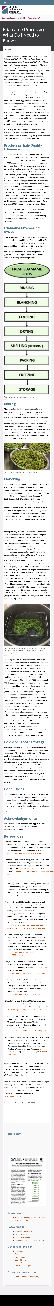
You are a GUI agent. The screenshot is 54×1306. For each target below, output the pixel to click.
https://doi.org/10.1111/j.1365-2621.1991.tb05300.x (27, 1010)
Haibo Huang (20, 1257)
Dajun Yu (18, 1254)
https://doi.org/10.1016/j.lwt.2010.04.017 (26, 994)
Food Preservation (22, 1237)
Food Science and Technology (27, 1277)
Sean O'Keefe (20, 1260)
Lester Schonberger (23, 1266)
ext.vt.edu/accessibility (13, 1096)
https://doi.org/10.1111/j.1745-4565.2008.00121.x (26, 973)
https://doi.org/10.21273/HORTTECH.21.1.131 (28, 853)
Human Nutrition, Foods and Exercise (30, 1240)
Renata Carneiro (21, 1251)
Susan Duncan (21, 1263)
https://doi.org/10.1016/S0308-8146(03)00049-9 (29, 1031)
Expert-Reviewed (22, 1234)
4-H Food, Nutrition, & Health (26, 1231)
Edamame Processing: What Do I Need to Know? (21, 18)
